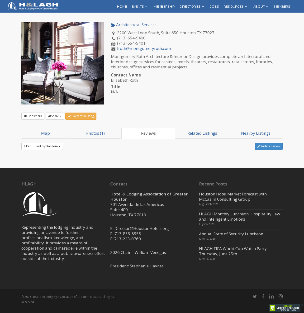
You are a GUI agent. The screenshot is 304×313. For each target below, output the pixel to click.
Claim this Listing (82, 116)
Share (55, 116)
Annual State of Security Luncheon (231, 234)
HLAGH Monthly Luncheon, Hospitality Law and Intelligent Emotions (239, 216)
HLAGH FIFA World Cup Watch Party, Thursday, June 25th (233, 251)
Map (45, 133)
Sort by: (47, 146)
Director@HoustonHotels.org (141, 228)
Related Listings (202, 133)
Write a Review (270, 146)
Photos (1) (95, 133)
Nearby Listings (256, 133)
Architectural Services (136, 24)
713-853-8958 (127, 233)
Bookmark (34, 116)
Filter (27, 146)
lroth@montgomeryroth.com (144, 48)
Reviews (148, 133)
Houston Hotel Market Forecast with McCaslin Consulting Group (233, 196)
